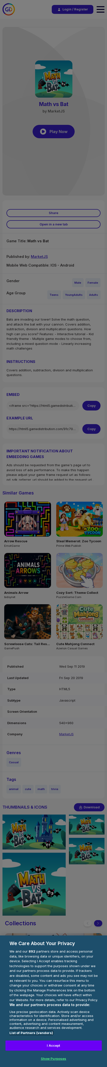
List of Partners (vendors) (31, 1033)
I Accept (53, 1045)
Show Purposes (53, 1059)
